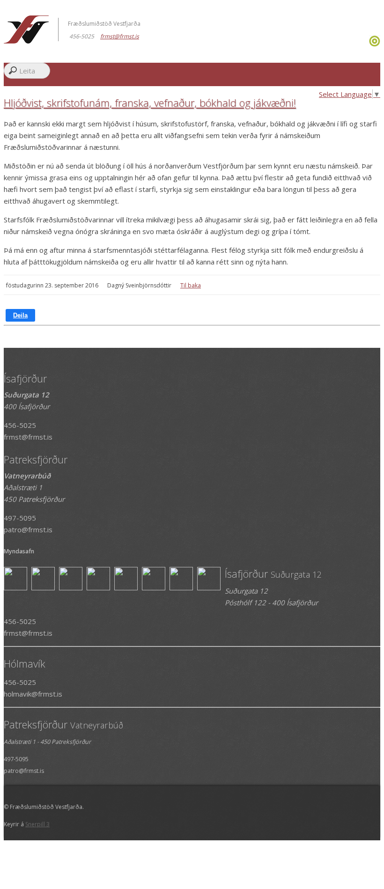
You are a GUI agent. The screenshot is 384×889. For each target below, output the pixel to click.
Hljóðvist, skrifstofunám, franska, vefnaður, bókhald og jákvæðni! (150, 103)
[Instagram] (368, 44)
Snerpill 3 (37, 824)
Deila (20, 315)
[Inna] (374, 44)
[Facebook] (365, 44)
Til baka (190, 285)
